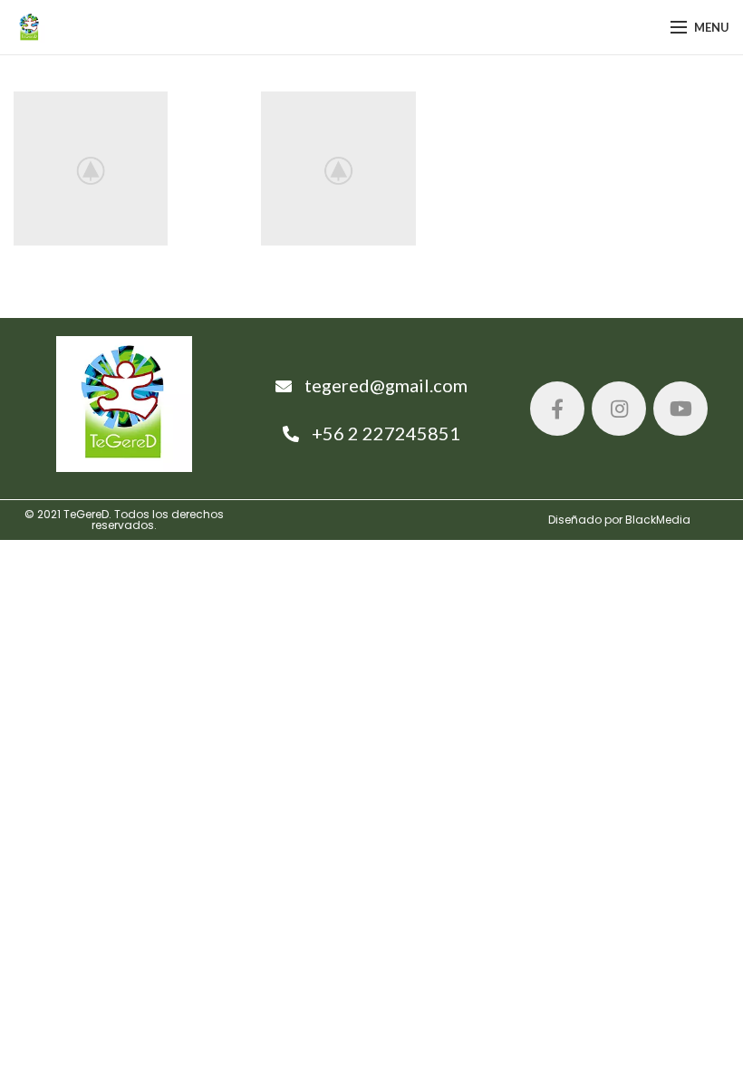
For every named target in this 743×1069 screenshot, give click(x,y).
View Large (220, 105)
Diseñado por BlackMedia (619, 519)
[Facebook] (557, 408)
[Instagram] (619, 408)
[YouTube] (680, 408)
